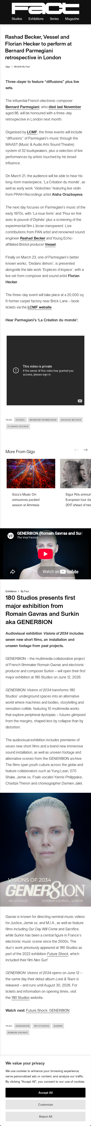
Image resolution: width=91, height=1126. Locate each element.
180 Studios (20, 997)
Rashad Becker (71, 419)
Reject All (45, 1116)
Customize (45, 1104)
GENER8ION (23, 1026)
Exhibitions (36, 18)
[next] (85, 450)
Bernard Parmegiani (43, 419)
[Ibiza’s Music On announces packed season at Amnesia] (31, 473)
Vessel (20, 419)
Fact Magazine (45, 8)
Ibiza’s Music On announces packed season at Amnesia (26, 499)
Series (54, 18)
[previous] (76, 450)
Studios (17, 18)
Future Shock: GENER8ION (48, 1010)
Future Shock (57, 953)
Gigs (8, 66)
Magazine (72, 18)
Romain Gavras (18, 1032)
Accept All (45, 1092)
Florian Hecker (18, 426)
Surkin (58, 1026)
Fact (28, 66)
